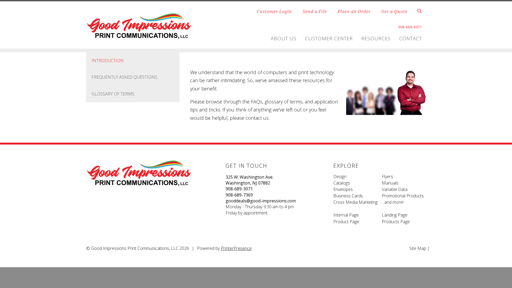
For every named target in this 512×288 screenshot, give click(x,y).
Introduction (107, 60)
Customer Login (274, 11)
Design (339, 176)
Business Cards (348, 196)
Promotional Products (403, 196)
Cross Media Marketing (355, 202)
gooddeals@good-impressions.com (261, 201)
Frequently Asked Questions (124, 77)
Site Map (417, 248)
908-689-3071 (239, 189)
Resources (376, 38)
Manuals (390, 183)
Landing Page (394, 215)
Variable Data (394, 189)
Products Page (396, 222)
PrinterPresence (236, 248)
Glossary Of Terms (112, 94)
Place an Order (354, 11)
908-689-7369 (239, 195)
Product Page (346, 222)
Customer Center (329, 38)
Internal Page (346, 215)
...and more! (392, 202)
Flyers (387, 176)
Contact (410, 38)
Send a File (315, 11)
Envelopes (343, 189)
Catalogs (341, 183)
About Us (284, 38)
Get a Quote (394, 11)
